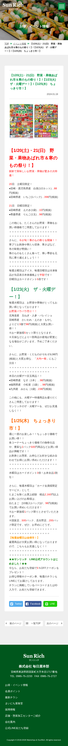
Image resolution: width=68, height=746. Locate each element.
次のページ (52, 623)
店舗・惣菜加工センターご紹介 (23, 715)
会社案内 (10, 721)
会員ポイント (12, 691)
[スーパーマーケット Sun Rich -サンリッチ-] (13, 6)
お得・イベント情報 (16, 685)
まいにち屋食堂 (14, 703)
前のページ (15, 623)
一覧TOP (36, 623)
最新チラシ (11, 697)
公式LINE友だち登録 (16, 728)
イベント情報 (19, 43)
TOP (7, 43)
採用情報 (10, 709)
